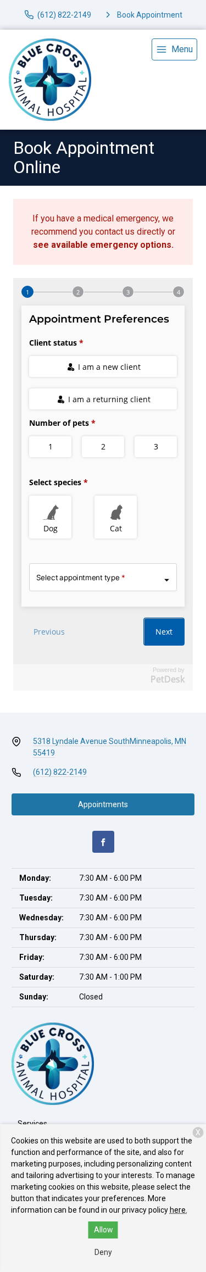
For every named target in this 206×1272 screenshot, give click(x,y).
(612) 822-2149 (60, 772)
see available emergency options (102, 245)
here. (178, 1210)
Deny (103, 1252)
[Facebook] (103, 842)
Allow (103, 1229)
